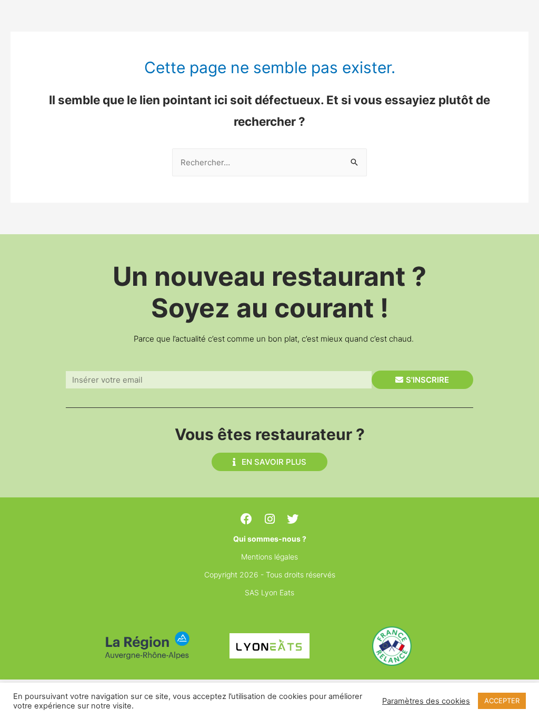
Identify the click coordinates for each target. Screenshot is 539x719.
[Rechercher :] (269, 162)
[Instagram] (269, 519)
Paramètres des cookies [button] (426, 701)
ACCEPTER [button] (502, 700)
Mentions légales (269, 556)
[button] (269, 462)
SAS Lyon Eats (269, 592)
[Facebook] (246, 519)
